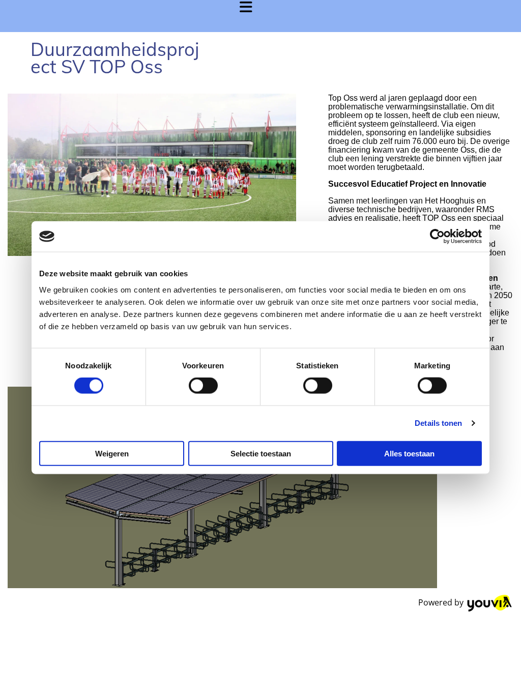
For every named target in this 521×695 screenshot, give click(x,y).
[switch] (203, 386)
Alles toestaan (409, 453)
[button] (130, 16)
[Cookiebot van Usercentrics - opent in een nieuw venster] (437, 236)
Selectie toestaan (260, 453)
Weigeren (112, 453)
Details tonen (438, 423)
